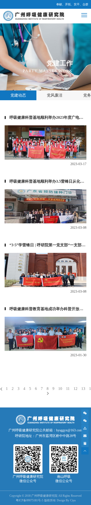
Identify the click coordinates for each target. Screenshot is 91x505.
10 (60, 388)
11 (68, 388)
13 (83, 388)
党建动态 (18, 95)
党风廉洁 (54, 95)
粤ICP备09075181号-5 (29, 500)
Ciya (72, 500)
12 (75, 388)
